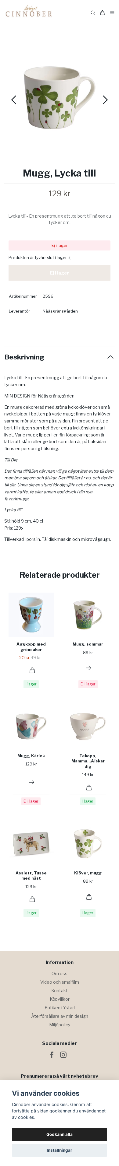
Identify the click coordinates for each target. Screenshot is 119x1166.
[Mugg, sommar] (88, 668)
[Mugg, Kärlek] (31, 782)
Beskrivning (24, 357)
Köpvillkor (60, 999)
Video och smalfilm (59, 982)
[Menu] (112, 13)
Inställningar (59, 1150)
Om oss (59, 973)
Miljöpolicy (59, 1024)
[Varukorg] (102, 13)
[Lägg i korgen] (32, 670)
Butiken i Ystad (60, 1007)
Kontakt (59, 990)
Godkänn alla (59, 1134)
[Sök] (93, 13)
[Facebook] (52, 1055)
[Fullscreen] (59, 98)
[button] (105, 99)
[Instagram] (63, 1055)
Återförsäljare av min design (59, 1016)
